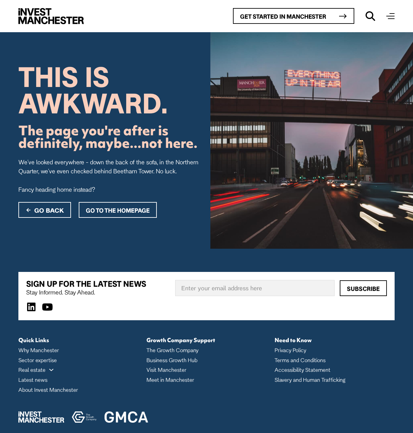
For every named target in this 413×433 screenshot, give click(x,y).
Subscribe (363, 288)
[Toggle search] (370, 16)
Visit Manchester (166, 370)
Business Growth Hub (171, 360)
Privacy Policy (290, 350)
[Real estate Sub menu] (51, 369)
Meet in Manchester (170, 380)
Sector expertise (37, 360)
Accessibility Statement (302, 370)
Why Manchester (38, 350)
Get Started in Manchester (283, 16)
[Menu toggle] (390, 16)
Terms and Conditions (300, 360)
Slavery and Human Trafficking (310, 380)
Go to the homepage (118, 210)
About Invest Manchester (48, 390)
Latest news (32, 380)
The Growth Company (172, 350)
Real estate (31, 370)
